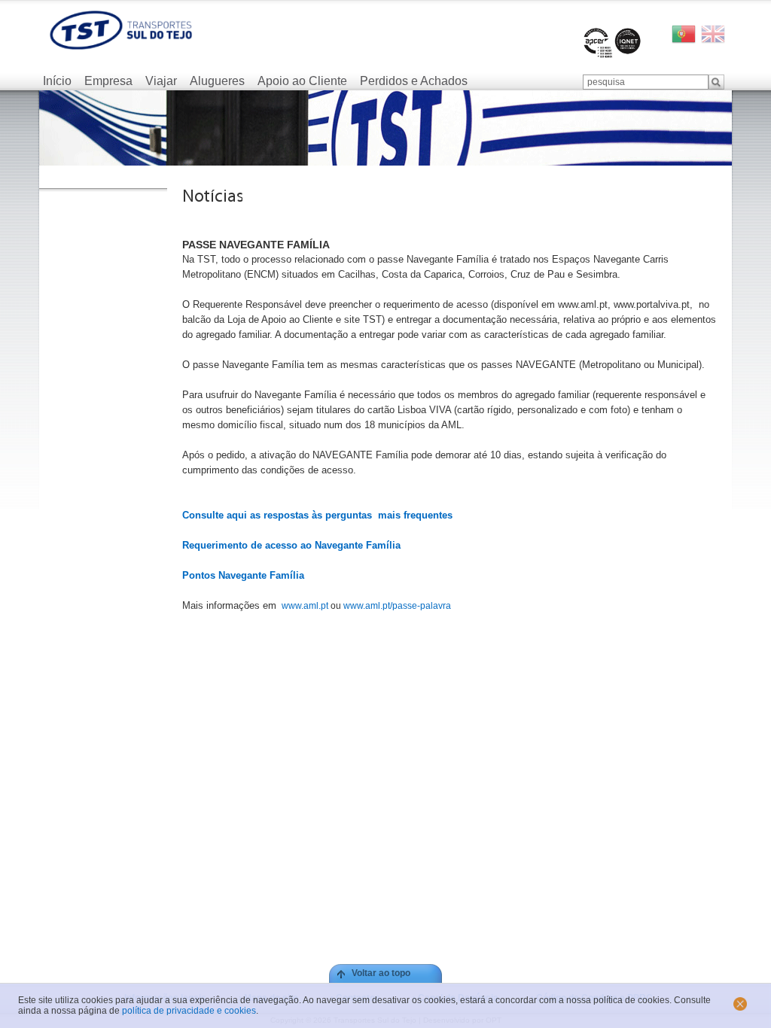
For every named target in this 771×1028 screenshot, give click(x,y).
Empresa (108, 81)
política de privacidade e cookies (189, 1010)
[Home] (121, 30)
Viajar (161, 81)
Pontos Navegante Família (243, 575)
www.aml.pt (303, 606)
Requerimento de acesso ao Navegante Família (291, 545)
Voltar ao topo (381, 973)
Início (57, 81)
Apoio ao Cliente (302, 81)
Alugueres (217, 81)
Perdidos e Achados (414, 81)
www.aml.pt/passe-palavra (397, 606)
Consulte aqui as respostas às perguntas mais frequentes (317, 515)
